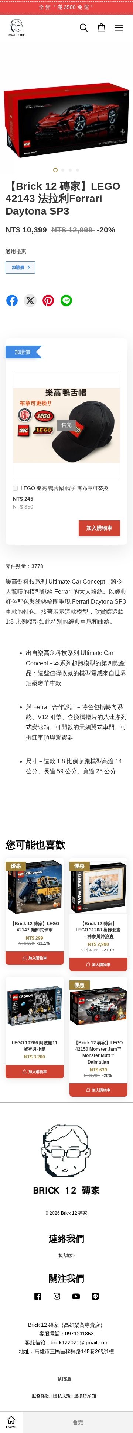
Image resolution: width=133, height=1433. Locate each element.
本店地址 (66, 1255)
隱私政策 (62, 1395)
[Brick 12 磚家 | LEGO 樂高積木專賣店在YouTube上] (76, 1300)
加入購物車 (99, 528)
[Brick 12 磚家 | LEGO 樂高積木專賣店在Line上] (95, 1300)
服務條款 (41, 1395)
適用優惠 (16, 251)
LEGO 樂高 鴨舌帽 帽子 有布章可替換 (64, 488)
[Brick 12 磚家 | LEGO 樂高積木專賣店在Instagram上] (57, 1300)
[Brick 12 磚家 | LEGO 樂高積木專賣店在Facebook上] (38, 1300)
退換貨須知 (85, 1395)
